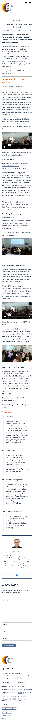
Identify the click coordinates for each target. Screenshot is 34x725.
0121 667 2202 (11, 696)
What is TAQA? (6, 718)
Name (5, 624)
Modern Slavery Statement (22, 699)
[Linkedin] (17, 575)
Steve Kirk (6, 31)
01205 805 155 (11, 686)
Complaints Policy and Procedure (24, 692)
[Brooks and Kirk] (7, 12)
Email (5, 631)
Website (5, 639)
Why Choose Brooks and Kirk (9, 709)
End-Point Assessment (19, 31)
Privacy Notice (21, 686)
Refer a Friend (6, 715)
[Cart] (26, 2)
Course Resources (7, 713)
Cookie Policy (21, 696)
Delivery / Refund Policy (24, 689)
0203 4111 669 (10, 689)
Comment (7, 600)
